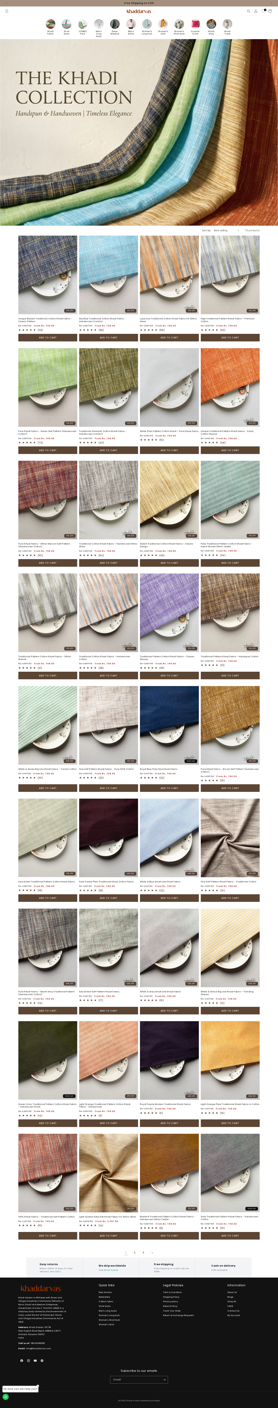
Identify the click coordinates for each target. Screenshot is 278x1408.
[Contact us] (6, 1397)
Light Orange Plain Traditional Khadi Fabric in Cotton (230, 1104)
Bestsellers (104, 1297)
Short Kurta (105, 1306)
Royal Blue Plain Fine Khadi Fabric (158, 769)
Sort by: (206, 230)
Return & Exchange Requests (178, 1315)
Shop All (231, 1301)
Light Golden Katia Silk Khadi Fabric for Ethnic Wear (107, 1217)
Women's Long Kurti (109, 1315)
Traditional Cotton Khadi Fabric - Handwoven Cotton (104, 658)
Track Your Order (172, 1310)
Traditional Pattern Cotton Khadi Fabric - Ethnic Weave (44, 658)
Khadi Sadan (111, 1270)
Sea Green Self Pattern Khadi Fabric (99, 991)
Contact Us (233, 1310)
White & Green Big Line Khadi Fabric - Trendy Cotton (47, 769)
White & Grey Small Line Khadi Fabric (160, 991)
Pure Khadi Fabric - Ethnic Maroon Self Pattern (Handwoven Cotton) (44, 545)
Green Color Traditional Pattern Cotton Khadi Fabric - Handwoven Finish (47, 1105)
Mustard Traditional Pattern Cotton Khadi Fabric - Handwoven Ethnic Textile (167, 1218)
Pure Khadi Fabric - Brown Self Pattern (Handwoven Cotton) (230, 770)
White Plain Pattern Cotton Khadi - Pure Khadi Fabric (169, 431)
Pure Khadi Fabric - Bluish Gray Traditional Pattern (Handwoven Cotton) (46, 993)
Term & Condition (172, 1292)
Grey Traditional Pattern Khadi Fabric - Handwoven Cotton (229, 1218)
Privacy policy (170, 1301)
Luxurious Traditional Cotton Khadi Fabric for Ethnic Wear (168, 320)
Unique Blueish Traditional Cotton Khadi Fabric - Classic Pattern (45, 320)
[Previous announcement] (6, 3)
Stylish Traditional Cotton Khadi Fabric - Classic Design (166, 545)
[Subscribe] (164, 1380)
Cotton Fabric (106, 1301)
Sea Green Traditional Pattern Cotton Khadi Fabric (46, 881)
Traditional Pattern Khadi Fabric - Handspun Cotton (230, 656)
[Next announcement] (271, 3)
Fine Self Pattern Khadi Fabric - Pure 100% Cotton (106, 769)
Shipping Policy (171, 1297)
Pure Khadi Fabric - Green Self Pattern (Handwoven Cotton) (47, 432)
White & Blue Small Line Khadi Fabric (160, 881)
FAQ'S (230, 1306)
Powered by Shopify (150, 1400)
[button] (6, 11)
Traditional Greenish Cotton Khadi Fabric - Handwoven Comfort (103, 432)
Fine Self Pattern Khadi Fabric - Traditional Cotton (228, 881)
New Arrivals (105, 1292)
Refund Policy (170, 1306)
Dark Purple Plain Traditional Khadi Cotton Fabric (106, 881)
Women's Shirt (106, 1324)
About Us (232, 1292)
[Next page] (152, 1252)
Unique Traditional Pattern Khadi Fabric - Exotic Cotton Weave (227, 432)
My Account (233, 1315)
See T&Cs (55, 1271)
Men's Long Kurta (108, 1310)
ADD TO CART (48, 337)
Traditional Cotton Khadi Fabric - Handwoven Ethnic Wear (108, 545)
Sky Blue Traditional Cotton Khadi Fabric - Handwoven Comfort (102, 320)
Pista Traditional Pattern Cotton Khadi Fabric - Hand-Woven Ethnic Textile (226, 545)
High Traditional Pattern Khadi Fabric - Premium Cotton (228, 320)
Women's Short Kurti (109, 1320)
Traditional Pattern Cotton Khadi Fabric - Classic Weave (167, 658)
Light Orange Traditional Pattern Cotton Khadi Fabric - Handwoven (104, 1105)
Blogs (230, 1297)
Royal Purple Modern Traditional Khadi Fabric (165, 1104)
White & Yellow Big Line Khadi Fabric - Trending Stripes (227, 993)
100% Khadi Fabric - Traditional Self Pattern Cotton (46, 1217)
